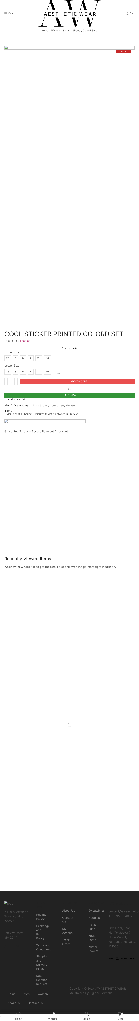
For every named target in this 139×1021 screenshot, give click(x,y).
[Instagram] (11, 945)
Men (27, 994)
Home (44, 30)
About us (13, 1003)
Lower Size (11, 365)
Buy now (71, 395)
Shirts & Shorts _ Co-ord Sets (80, 30)
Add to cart (78, 381)
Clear (58, 373)
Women (55, 30)
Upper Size (11, 352)
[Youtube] (17, 945)
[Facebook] (5, 945)
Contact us (35, 1003)
